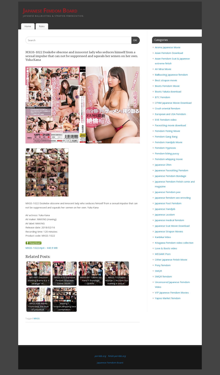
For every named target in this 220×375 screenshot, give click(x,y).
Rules (42, 26)
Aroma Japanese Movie (167, 47)
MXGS (37, 318)
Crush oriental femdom (167, 108)
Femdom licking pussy (167, 153)
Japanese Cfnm (163, 164)
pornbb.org (100, 356)
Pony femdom (163, 265)
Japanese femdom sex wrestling (173, 197)
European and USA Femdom (170, 114)
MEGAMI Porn (163, 254)
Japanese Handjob (165, 208)
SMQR (158, 270)
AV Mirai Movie (163, 69)
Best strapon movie (166, 80)
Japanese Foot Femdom (168, 203)
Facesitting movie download (170, 125)
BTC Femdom (162, 97)
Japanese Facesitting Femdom (171, 170)
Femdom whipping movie (169, 159)
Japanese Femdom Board (50, 10)
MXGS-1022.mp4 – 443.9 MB (41, 247)
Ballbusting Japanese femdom (171, 74)
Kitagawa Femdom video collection (174, 242)
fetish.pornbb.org (117, 356)
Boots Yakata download (168, 91)
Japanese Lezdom (165, 214)
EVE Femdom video (166, 119)
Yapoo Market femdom (168, 298)
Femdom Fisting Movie (167, 131)
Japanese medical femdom (169, 220)
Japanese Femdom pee (168, 192)
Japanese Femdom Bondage (170, 176)
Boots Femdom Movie (167, 85)
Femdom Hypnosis (165, 147)
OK (134, 40)
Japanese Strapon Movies (169, 231)
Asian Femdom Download (169, 53)
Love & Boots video (166, 248)
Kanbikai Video (163, 237)
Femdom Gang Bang (166, 136)
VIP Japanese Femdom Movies (172, 292)
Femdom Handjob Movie (168, 142)
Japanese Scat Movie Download (172, 225)
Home (27, 26)
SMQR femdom (163, 276)
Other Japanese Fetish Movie (171, 259)
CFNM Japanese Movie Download (173, 102)
